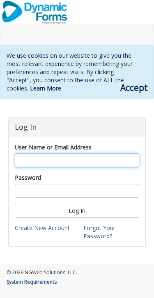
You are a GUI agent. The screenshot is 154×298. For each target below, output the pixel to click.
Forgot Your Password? (99, 232)
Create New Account (42, 228)
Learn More (45, 88)
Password (28, 177)
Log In (77, 210)
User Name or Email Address (53, 147)
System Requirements (32, 281)
